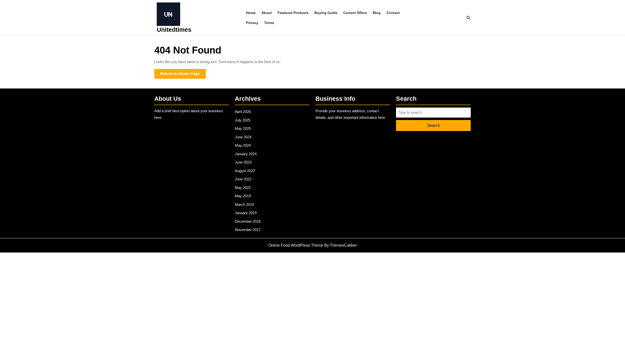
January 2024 (246, 154)
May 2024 (243, 145)
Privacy (252, 23)
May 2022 (243, 188)
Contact (393, 13)
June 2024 (243, 137)
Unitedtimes (174, 29)
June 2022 (243, 179)
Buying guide (325, 13)
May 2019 (243, 196)
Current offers (355, 13)
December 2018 (247, 221)
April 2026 (243, 112)
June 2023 (243, 162)
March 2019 (244, 204)
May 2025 (243, 128)
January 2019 (246, 213)
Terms (269, 23)
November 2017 (247, 230)
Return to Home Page (183, 75)
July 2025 (242, 120)
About (266, 13)
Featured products (293, 13)
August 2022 (245, 171)
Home (251, 13)
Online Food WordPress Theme (295, 245)
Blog (377, 13)
